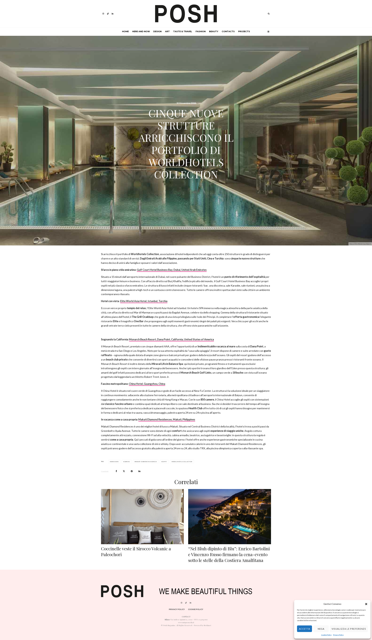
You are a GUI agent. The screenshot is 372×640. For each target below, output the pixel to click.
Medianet (207, 625)
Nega (321, 628)
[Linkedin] (112, 14)
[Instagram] (103, 14)
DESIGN (157, 31)
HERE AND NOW (141, 31)
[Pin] (132, 471)
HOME (125, 31)
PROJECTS (244, 31)
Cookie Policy (326, 635)
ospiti (164, 461)
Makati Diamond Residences (146, 461)
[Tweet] (124, 471)
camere (127, 461)
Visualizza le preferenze (349, 628)
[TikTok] (107, 14)
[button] (366, 604)
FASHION (201, 31)
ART (167, 31)
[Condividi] (116, 471)
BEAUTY (213, 31)
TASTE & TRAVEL (182, 31)
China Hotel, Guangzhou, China (147, 383)
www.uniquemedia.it (186, 622)
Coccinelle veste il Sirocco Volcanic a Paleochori (136, 551)
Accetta (304, 628)
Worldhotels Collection (182, 461)
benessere (115, 461)
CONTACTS (228, 31)
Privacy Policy (338, 635)
